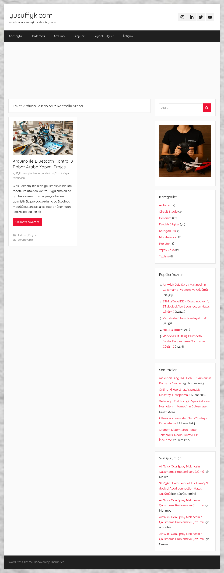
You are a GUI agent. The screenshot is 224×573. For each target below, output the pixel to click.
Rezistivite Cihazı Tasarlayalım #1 (185, 318)
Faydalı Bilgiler (103, 36)
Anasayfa (15, 36)
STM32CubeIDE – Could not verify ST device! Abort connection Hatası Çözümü (186, 307)
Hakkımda (38, 36)
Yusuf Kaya (62, 173)
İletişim (128, 36)
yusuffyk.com (31, 15)
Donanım (165, 218)
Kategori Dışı (167, 231)
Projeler (79, 36)
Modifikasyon (168, 237)
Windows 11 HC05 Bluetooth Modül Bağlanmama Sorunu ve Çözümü (184, 341)
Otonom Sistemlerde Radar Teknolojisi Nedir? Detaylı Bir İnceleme (178, 435)
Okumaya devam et (27, 221)
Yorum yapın (25, 239)
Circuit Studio (168, 211)
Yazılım (164, 256)
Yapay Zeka (167, 250)
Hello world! (171, 329)
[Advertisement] (112, 70)
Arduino (59, 36)
